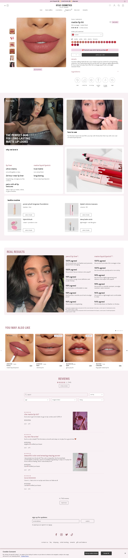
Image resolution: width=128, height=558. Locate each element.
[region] (64, 352)
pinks (80, 39)
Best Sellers (49, 10)
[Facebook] (56, 535)
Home (72, 19)
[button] (118, 5)
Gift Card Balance (81, 542)
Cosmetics (59, 10)
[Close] (125, 553)
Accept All (106, 553)
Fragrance (68, 10)
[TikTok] (72, 535)
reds (85, 39)
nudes (76, 39)
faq (51, 542)
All (72, 39)
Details (74, 59)
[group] (64, 1)
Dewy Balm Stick (86, 219)
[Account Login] (114, 5)
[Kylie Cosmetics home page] (64, 6)
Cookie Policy (25, 556)
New (41, 10)
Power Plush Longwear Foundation (35, 204)
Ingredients (75, 71)
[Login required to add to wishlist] (110, 22)
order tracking (64, 542)
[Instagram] (61, 535)
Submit (87, 521)
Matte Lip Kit (79, 19)
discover (77, 10)
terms (50, 525)
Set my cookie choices (91, 553)
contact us (44, 542)
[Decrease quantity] (72, 55)
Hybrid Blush (27, 219)
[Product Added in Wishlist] (109, 5)
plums (90, 39)
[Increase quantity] (79, 55)
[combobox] (87, 34)
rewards (85, 10)
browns (95, 39)
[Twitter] (66, 535)
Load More (64, 503)
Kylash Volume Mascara (88, 204)
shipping (55, 542)
